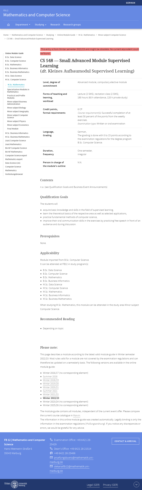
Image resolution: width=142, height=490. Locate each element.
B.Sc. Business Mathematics (17, 72)
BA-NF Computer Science (16, 148)
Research (55, 24)
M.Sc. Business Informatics (16, 133)
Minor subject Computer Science (112, 35)
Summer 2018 (50, 376)
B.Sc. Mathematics (13, 64)
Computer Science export (16, 155)
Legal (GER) (93, 485)
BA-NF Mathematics (13, 152)
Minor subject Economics (18, 125)
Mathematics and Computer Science (27, 35)
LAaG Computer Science (15, 140)
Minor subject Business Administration (17, 102)
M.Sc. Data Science (13, 76)
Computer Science (13, 166)
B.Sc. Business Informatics (16, 68)
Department (21, 24)
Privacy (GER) (110, 485)
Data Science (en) (12, 163)
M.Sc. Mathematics (86, 35)
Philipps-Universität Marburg (15, 484)
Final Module (12, 128)
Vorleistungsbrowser (14, 174)
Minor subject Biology (16, 107)
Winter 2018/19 (51, 380)
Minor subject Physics (16, 121)
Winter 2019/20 (51, 383)
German (130, 3)
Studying (39, 24)
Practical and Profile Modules (16, 96)
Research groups (72, 24)
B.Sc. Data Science (13, 57)
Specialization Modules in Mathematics (18, 90)
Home (5, 35)
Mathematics (11, 170)
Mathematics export (13, 159)
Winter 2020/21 (51, 387)
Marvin (76, 415)
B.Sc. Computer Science (15, 61)
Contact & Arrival (125, 441)
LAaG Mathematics (13, 144)
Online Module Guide (66, 35)
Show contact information (136, 484)
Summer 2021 (50, 391)
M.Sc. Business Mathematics (17, 137)
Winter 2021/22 (51, 394)
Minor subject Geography (18, 111)
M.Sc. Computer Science (15, 79)
